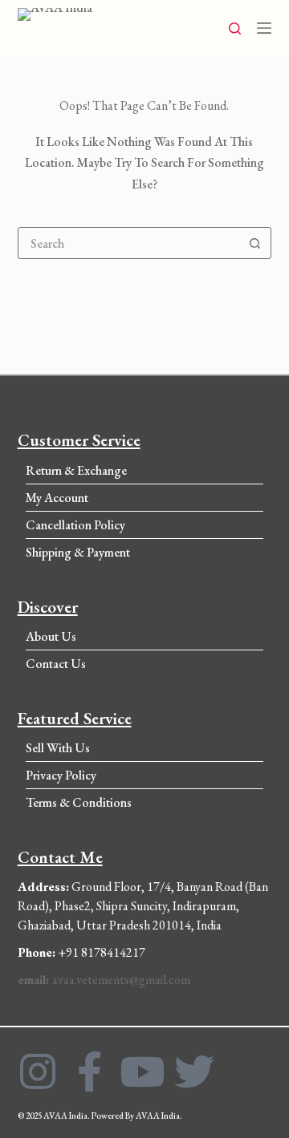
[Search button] (254, 243)
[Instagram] (38, 1071)
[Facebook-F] (90, 1071)
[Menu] (264, 28)
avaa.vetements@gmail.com (104, 979)
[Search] (235, 28)
